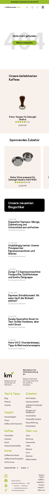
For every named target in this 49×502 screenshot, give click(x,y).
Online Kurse (9, 462)
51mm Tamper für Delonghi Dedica (22, 118)
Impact (40, 487)
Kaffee (40, 479)
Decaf (6, 442)
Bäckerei (29, 456)
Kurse (41, 485)
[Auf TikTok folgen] (6, 490)
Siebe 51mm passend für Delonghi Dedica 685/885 (22, 178)
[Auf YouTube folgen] (6, 485)
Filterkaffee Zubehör (33, 419)
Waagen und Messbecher (31, 411)
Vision (6, 420)
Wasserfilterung (32, 422)
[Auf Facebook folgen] (6, 480)
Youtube (7, 405)
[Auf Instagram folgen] (6, 476)
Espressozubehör (32, 402)
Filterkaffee (8, 435)
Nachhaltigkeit (10, 417)
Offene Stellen (31, 459)
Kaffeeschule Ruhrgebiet (13, 459)
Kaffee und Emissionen (13, 424)
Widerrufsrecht (16, 481)
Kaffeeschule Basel (11, 455)
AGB (28, 483)
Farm (28, 452)
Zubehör (40, 482)
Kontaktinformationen (20, 488)
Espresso (7, 439)
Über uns (41, 490)
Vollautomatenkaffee (12, 446)
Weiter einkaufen (24, 43)
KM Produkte (31, 398)
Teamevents (30, 442)
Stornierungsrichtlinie (18, 490)
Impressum (24, 486)
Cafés (28, 446)
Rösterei (29, 449)
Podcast (7, 402)
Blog (6, 398)
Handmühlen (31, 416)
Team (28, 435)
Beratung (29, 439)
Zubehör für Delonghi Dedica (34, 406)
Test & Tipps (41, 476)
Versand (16, 486)
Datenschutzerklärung (18, 483)
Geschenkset (30, 426)
